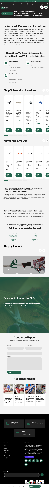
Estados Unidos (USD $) (38, 3)
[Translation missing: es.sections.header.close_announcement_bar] (47, 1)
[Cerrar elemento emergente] (47, 486)
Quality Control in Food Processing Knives (30, 398)
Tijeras (9, 269)
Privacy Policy (6, 450)
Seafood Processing (14, 236)
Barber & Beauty (35, 238)
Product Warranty (7, 455)
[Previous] (43, 90)
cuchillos (24, 269)
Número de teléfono (11, 351)
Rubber (13, 240)
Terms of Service (7, 457)
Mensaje (9, 356)
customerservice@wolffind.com (7, 3)
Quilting (35, 236)
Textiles (35, 233)
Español (45, 3)
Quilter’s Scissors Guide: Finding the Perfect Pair (40, 398)
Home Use (35, 240)
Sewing (35, 235)
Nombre (9, 345)
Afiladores (38, 269)
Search (5, 445)
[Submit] (42, 475)
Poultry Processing (14, 233)
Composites (13, 239)
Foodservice (13, 238)
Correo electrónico (29, 345)
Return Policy (6, 453)
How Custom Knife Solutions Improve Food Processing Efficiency (8, 399)
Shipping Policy (7, 452)
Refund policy (6, 458)
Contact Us (6, 448)
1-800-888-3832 (18, 3)
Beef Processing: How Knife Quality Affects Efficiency (19, 399)
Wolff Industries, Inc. (9, 480)
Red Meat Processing (13, 235)
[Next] (47, 90)
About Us (5, 446)
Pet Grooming (35, 239)
